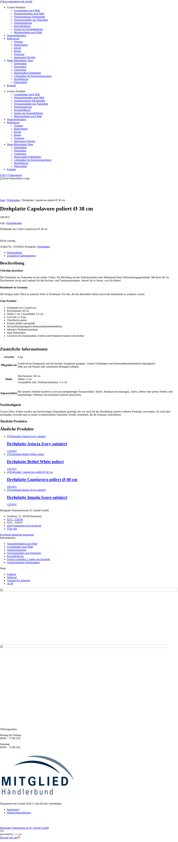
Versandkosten (14, 223)
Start (2, 200)
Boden (17, 51)
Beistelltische (21, 79)
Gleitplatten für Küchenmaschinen (32, 76)
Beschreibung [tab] (14, 252)
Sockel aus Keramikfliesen (28, 29)
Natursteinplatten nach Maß (29, 13)
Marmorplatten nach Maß (28, 32)
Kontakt (11, 85)
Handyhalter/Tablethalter (27, 72)
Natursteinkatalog (16, 35)
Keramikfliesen (22, 26)
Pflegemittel (20, 82)
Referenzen (13, 38)
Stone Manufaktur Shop (20, 60)
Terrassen (19, 54)
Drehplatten (20, 63)
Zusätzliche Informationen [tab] (21, 255)
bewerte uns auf (8, 837)
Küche (17, 47)
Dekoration (20, 66)
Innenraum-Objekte (24, 57)
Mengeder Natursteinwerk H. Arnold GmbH (24, 827)
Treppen (18, 41)
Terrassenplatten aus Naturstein (31, 19)
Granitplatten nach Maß (27, 10)
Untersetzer (20, 69)
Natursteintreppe (23, 23)
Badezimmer (21, 44)
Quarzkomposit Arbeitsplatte (29, 16)
